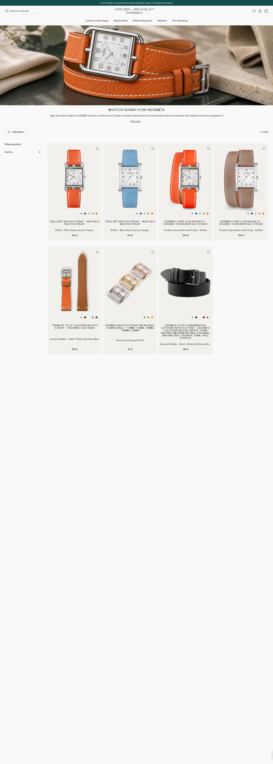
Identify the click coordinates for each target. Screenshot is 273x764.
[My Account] (260, 11)
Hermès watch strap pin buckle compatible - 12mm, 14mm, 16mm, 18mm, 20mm (130, 328)
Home (5, 30)
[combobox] (24, 11)
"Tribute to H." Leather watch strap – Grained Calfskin (75, 326)
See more (135, 121)
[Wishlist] (254, 11)
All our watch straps (18, 30)
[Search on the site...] (7, 11)
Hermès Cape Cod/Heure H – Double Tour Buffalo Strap (185, 222)
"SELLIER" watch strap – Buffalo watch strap (74, 222)
